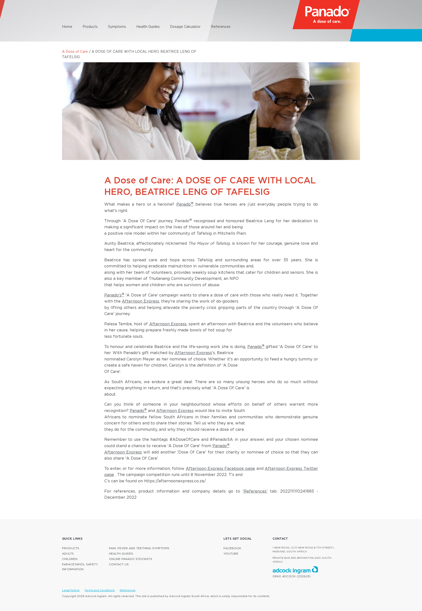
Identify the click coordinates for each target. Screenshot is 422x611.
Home (67, 26)
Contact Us (119, 564)
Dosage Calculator (185, 26)
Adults (68, 553)
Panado (184, 204)
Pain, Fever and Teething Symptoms (139, 548)
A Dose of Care (75, 51)
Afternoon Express (140, 301)
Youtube (230, 553)
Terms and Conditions (99, 590)
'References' (255, 491)
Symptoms (117, 26)
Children (69, 558)
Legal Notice (71, 590)
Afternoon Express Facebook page (220, 468)
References (221, 26)
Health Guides (148, 26)
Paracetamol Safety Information (80, 566)
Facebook (232, 548)
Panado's (114, 295)
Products (90, 26)
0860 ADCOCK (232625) (292, 576)
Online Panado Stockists (130, 558)
